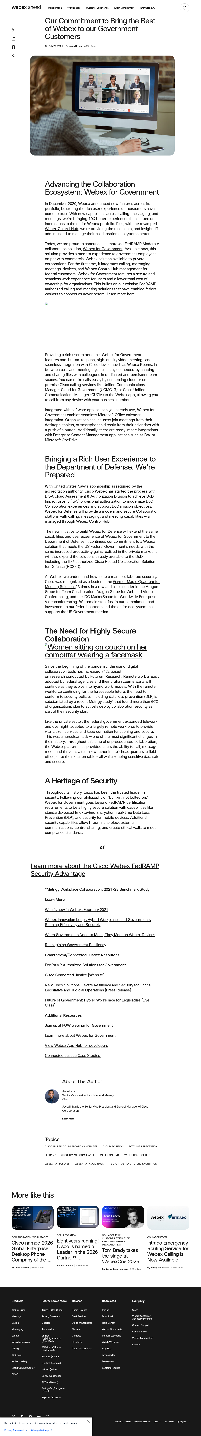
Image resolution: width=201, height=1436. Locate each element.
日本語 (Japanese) (51, 1376)
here (131, 294)
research (57, 677)
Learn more (68, 1118)
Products (17, 1301)
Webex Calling (109, 1155)
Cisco (135, 1310)
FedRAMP (50, 1155)
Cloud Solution (113, 1146)
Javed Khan (75, 46)
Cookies (46, 1323)
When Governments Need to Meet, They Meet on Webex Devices (100, 935)
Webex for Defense (57, 1164)
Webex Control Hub (137, 1155)
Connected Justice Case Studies (73, 1056)
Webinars (16, 1355)
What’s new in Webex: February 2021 (76, 910)
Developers (108, 1361)
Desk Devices (79, 1316)
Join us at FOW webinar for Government (79, 1026)
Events (15, 1336)
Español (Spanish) (51, 1397)
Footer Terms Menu (54, 1301)
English (45, 1336)
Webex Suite (18, 1310)
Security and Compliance (78, 1155)
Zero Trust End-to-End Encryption (134, 1164)
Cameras (76, 1336)
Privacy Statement (51, 1316)
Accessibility (108, 1355)
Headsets (77, 1342)
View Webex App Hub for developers (76, 1046)
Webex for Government (102, 249)
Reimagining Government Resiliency (75, 945)
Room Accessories (82, 1348)
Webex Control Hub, (62, 229)
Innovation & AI (147, 7)
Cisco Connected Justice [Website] (74, 975)
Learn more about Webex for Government (80, 1036)
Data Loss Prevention (143, 1146)
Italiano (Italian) (49, 1369)
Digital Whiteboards (82, 1323)
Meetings (16, 1316)
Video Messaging (21, 1342)
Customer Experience (97, 7)
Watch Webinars (110, 1342)
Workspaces (73, 7)
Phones (76, 1329)
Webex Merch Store (142, 1338)
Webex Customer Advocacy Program (142, 1317)
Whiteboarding (19, 1361)
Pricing (105, 1310)
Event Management (124, 7)
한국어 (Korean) (50, 1382)
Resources (109, 1301)
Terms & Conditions (52, 1310)
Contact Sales (139, 1332)
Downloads (108, 1316)
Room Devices (79, 1310)
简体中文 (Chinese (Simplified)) (51, 1340)
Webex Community (112, 1329)
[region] (46, 1426)
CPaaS (15, 1374)
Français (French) (51, 1356)
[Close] (88, 1421)
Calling (15, 1323)
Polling (15, 1348)
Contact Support (140, 1325)
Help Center (108, 1323)
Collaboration (55, 7)
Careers (136, 1344)
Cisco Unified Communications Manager (71, 1146)
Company (138, 1301)
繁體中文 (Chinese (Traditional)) (51, 1348)
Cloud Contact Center (23, 1368)
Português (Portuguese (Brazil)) (53, 1389)
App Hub (106, 1348)
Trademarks (48, 1329)
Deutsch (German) (51, 1363)
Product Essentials (111, 1336)
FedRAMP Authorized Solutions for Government (85, 965)
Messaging (17, 1329)
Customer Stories (111, 1368)
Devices (77, 1301)
